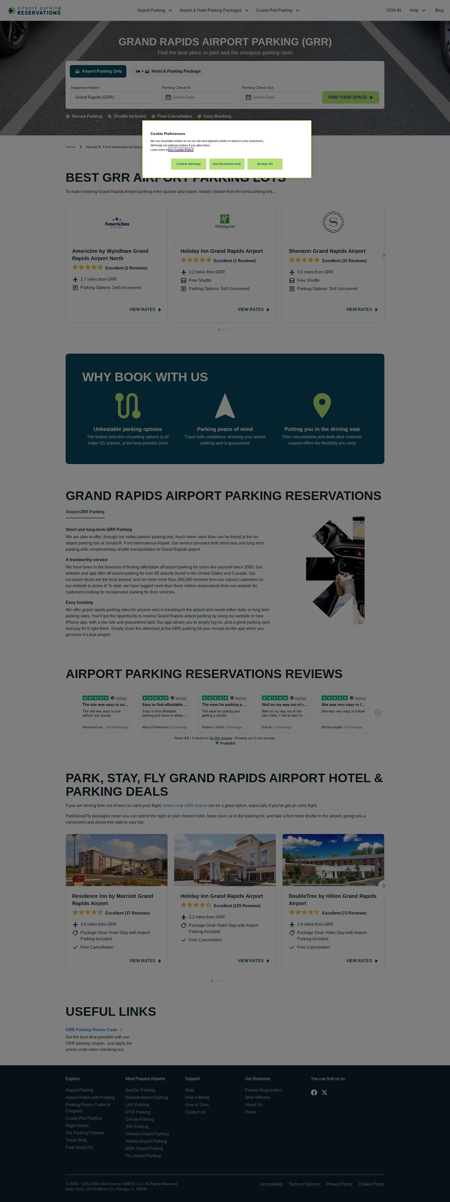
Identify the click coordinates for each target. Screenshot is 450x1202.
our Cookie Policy (181, 149)
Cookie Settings (189, 163)
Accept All (265, 163)
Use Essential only (227, 163)
